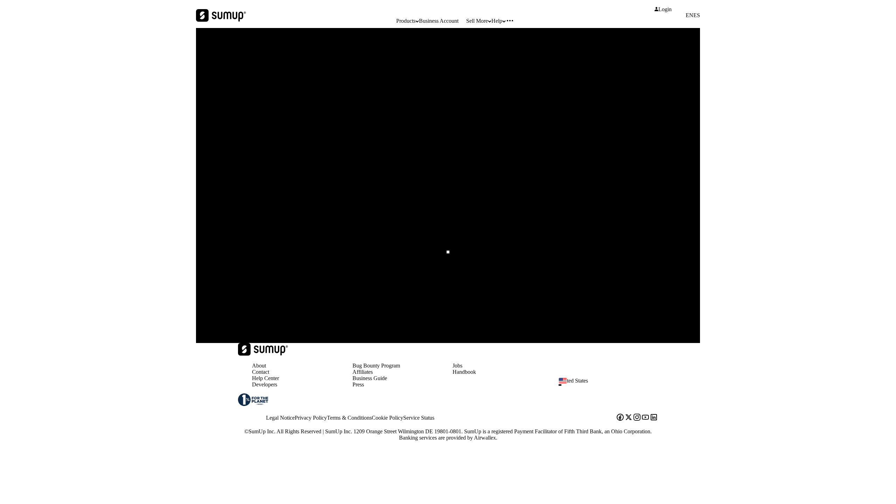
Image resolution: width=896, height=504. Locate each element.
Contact (260, 372)
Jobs (457, 366)
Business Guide (369, 378)
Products (405, 21)
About (259, 366)
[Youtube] (645, 418)
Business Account (438, 21)
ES (696, 15)
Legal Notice (280, 418)
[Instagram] (637, 418)
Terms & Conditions (349, 418)
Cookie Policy (387, 418)
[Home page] (263, 354)
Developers (264, 384)
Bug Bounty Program (376, 366)
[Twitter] (628, 418)
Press (358, 384)
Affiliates (362, 372)
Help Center (265, 378)
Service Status (418, 418)
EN (689, 15)
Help (496, 21)
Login (665, 9)
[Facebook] (620, 418)
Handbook (464, 372)
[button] (611, 385)
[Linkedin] (654, 418)
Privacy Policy (311, 418)
